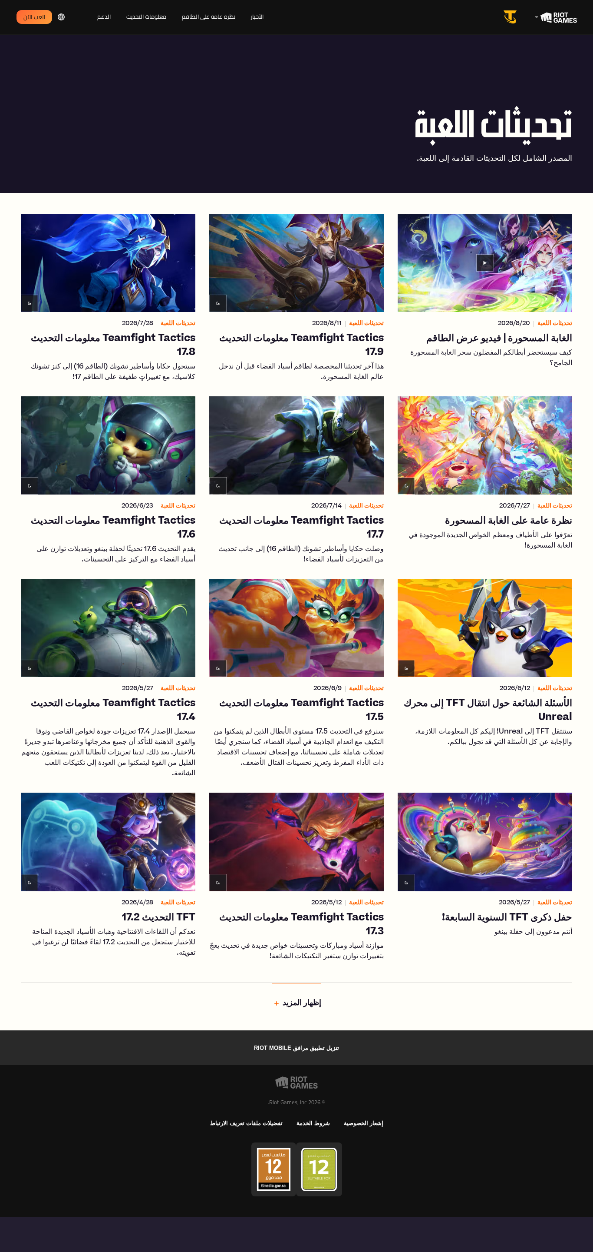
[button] (485, 298)
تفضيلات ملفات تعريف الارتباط (246, 1123)
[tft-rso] (512, 16)
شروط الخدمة (313, 1123)
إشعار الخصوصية (363, 1123)
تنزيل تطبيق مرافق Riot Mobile (296, 1048)
